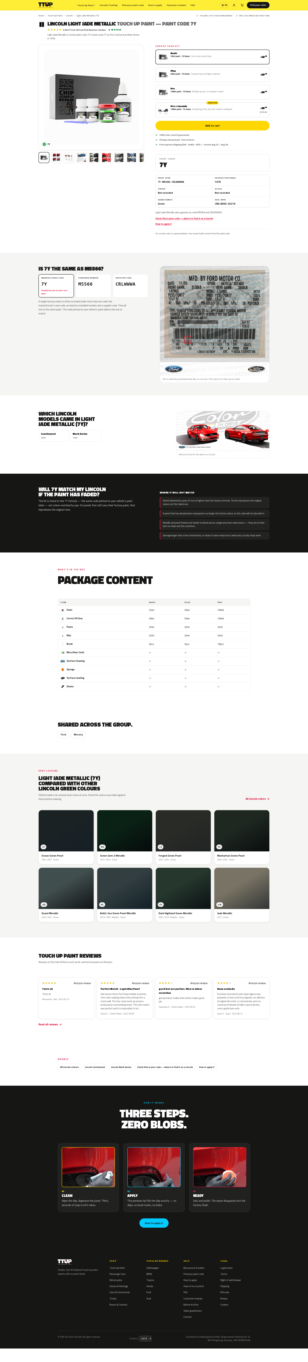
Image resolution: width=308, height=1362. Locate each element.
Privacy (223, 1298)
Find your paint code (133, 5)
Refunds (224, 1292)
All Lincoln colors (256, 799)
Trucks (113, 1298)
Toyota (150, 1280)
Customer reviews (176, 5)
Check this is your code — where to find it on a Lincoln (184, 218)
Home (41, 15)
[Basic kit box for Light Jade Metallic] (43, 157)
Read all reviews (48, 1024)
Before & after (191, 1304)
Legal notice (226, 1268)
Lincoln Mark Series (121, 1067)
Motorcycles (116, 1280)
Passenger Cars (118, 1274)
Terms (223, 1274)
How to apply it (163, 224)
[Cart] (242, 5)
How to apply (155, 5)
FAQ (193, 5)
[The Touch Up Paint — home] (45, 5)
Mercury (78, 734)
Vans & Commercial (119, 1292)
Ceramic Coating (108, 5)
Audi (148, 1298)
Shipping (224, 1286)
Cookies (224, 1304)
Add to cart (212, 126)
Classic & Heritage (119, 1286)
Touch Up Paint (86, 5)
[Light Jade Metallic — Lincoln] (56, 157)
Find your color (258, 5)
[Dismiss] (40, 1351)
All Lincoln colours (69, 1067)
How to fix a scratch (194, 1286)
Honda (149, 1286)
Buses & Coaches (118, 1304)
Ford (63, 734)
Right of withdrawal (230, 1280)
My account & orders (194, 1268)
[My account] (234, 5)
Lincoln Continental (95, 1067)
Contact (188, 1317)
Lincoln (69, 15)
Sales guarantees (193, 1311)
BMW (149, 1274)
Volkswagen (152, 1268)
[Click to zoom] (91, 97)
